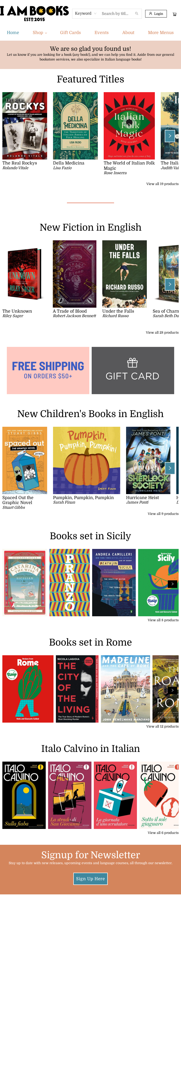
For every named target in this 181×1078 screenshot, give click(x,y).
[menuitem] (13, 32)
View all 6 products (163, 833)
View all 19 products (162, 184)
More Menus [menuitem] (161, 32)
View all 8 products (163, 620)
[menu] (90, 32)
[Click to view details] (24, 126)
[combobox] (85, 13)
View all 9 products (163, 514)
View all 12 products (162, 726)
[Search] (136, 13)
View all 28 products (162, 332)
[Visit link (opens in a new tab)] (133, 370)
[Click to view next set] (11, 136)
